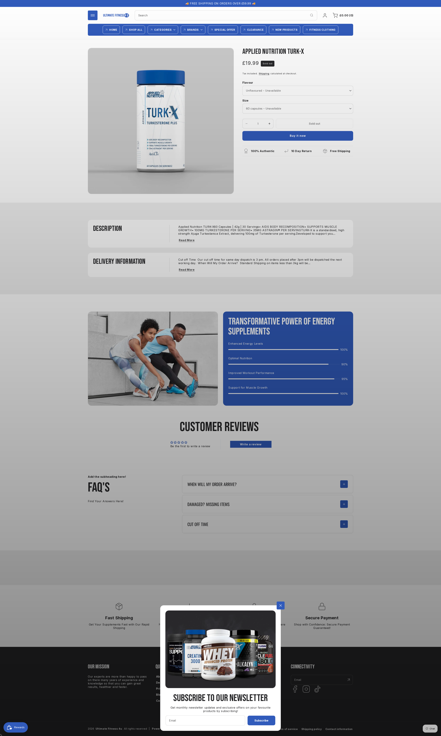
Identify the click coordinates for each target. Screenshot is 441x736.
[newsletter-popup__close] (281, 605)
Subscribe (261, 720)
